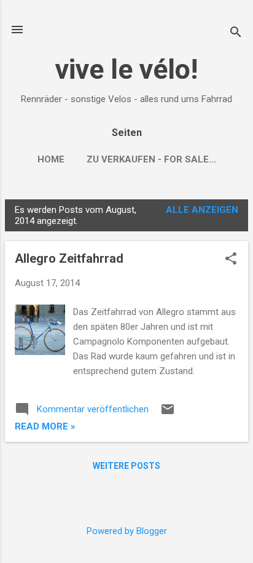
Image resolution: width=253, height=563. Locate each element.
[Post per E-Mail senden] (167, 413)
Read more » (45, 426)
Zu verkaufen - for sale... (151, 159)
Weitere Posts (126, 466)
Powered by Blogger (127, 531)
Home (50, 159)
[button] (231, 259)
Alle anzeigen (202, 209)
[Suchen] (235, 33)
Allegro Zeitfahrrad (69, 258)
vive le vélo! (126, 69)
